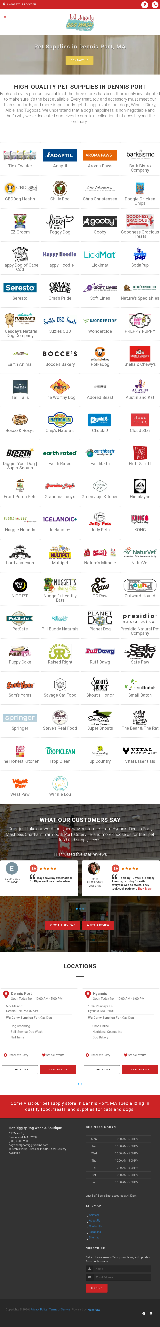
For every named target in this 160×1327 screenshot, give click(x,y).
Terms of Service (59, 1309)
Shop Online (100, 1026)
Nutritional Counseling (107, 1032)
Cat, (42, 1018)
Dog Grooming (20, 1026)
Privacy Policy (39, 1309)
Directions (20, 1069)
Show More (145, 888)
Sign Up (96, 1288)
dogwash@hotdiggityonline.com (28, 1145)
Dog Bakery (100, 1037)
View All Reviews (62, 925)
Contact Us (79, 60)
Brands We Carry (17, 1055)
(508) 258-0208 (18, 1141)
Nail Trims (17, 1037)
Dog (49, 1018)
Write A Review (98, 925)
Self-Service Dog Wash (27, 1032)
